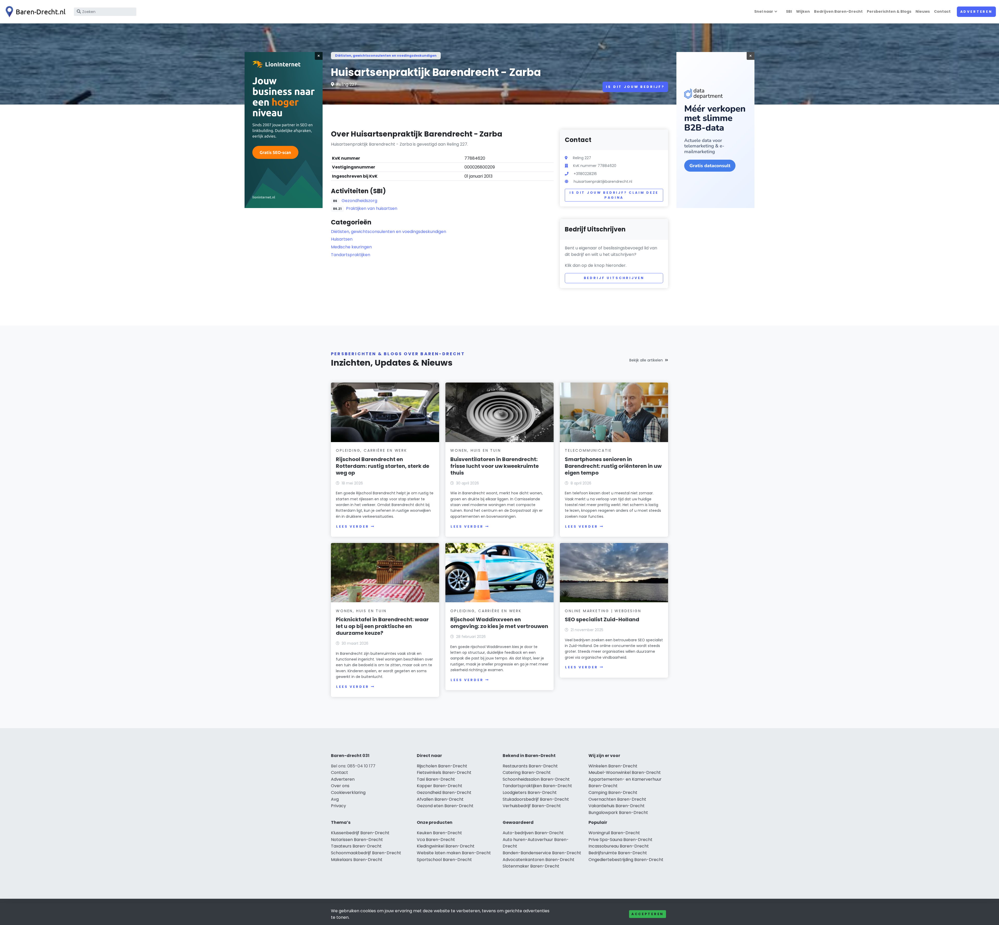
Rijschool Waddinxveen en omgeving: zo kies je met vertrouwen (499, 623)
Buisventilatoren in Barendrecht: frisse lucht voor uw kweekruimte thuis (494, 466)
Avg (335, 799)
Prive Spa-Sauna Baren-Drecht (620, 840)
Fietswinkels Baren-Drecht (444, 772)
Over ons (340, 786)
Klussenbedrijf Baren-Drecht (360, 833)
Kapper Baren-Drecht (439, 786)
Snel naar (763, 11)
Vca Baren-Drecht (436, 840)
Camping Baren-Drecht (612, 792)
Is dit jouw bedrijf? (635, 87)
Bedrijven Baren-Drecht (838, 11)
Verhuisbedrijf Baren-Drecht (532, 806)
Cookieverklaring (348, 792)
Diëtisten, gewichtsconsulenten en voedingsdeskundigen (386, 55)
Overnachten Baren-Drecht (617, 799)
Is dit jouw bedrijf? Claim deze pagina (613, 195)
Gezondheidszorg (359, 201)
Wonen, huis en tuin (475, 450)
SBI (789, 11)
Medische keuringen (351, 247)
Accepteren (647, 914)
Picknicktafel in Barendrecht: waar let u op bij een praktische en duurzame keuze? (382, 626)
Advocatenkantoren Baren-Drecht (538, 860)
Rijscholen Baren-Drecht (442, 766)
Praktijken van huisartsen (371, 208)
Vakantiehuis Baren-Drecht (616, 806)
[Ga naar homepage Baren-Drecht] (34, 11)
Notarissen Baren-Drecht (357, 840)
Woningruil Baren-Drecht (614, 833)
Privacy (338, 806)
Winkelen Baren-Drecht (612, 766)
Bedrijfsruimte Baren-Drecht (617, 853)
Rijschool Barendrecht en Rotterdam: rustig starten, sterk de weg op (382, 466)
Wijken (803, 11)
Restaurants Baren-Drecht (530, 766)
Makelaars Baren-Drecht (356, 860)
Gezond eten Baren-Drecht (445, 806)
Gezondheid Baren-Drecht (444, 792)
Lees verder (352, 526)
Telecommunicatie (588, 450)
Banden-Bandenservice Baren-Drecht (542, 853)
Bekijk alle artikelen (646, 360)
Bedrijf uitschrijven (614, 278)
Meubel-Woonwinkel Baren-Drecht (624, 772)
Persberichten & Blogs (889, 11)
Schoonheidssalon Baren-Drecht (536, 779)
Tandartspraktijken (350, 255)
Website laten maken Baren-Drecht (454, 853)
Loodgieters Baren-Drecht (530, 792)
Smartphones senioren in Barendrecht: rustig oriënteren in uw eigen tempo (613, 466)
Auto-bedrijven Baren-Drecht (533, 833)
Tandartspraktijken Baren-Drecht (537, 786)
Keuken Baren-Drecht (439, 833)
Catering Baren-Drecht (527, 772)
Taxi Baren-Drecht (436, 779)
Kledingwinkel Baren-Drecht (446, 846)
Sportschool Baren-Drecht (444, 860)
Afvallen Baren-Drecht (440, 799)
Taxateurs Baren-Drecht (356, 846)
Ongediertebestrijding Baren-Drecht (625, 860)
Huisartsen (342, 239)
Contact (942, 11)
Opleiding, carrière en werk (371, 450)
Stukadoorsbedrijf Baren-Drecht (536, 799)
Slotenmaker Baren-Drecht (531, 866)
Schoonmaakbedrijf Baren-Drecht (366, 853)
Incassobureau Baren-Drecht (618, 846)
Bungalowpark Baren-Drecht (618, 813)
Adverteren (976, 11)
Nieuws (922, 11)
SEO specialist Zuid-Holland (602, 619)
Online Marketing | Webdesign (603, 610)
